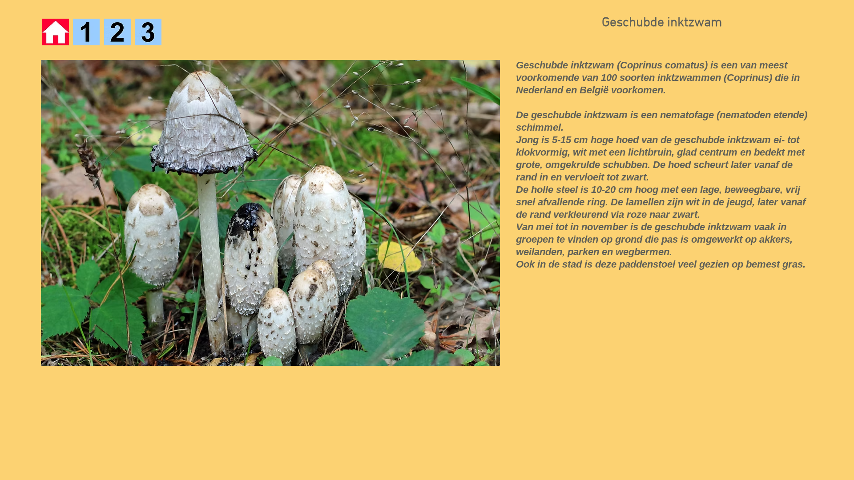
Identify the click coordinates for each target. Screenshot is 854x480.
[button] (270, 213)
